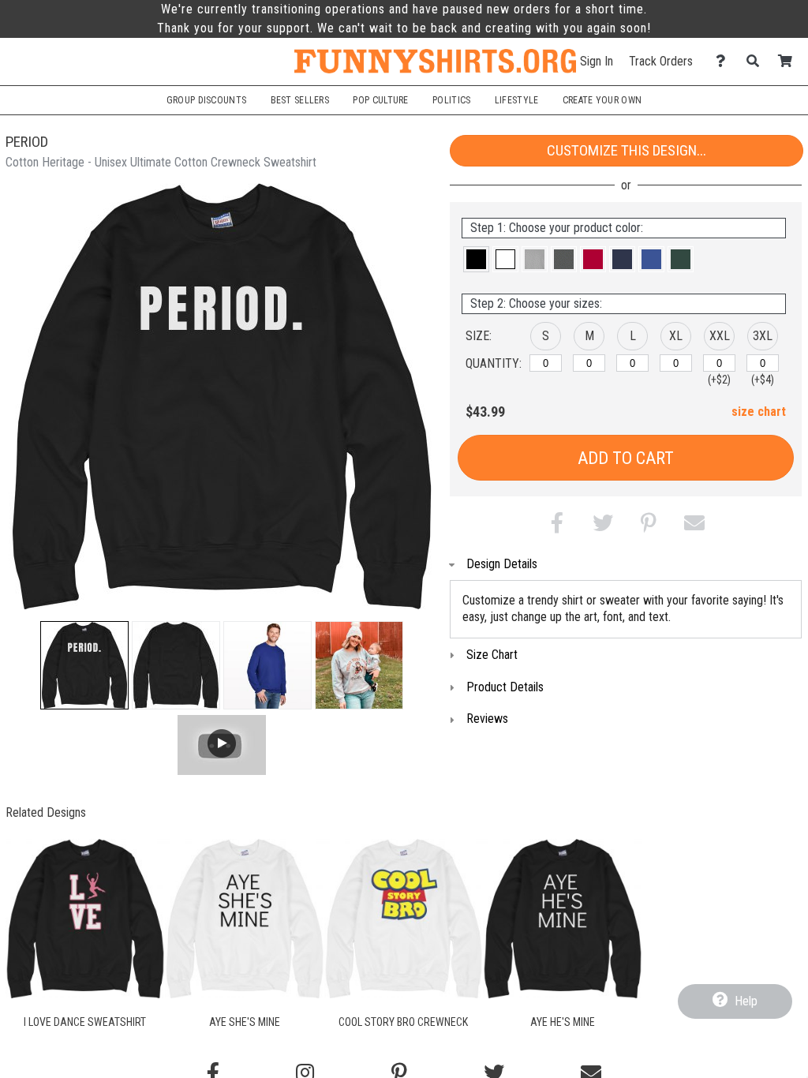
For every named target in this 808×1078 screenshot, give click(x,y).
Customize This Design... (626, 150)
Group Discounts (206, 100)
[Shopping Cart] (789, 61)
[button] (84, 665)
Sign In (596, 61)
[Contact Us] (725, 61)
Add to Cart (626, 458)
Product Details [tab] (505, 686)
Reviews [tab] (487, 718)
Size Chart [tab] (492, 654)
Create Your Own (602, 100)
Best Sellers (300, 100)
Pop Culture (380, 100)
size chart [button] (758, 411)
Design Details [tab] (501, 563)
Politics (451, 100)
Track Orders (661, 61)
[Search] (757, 61)
